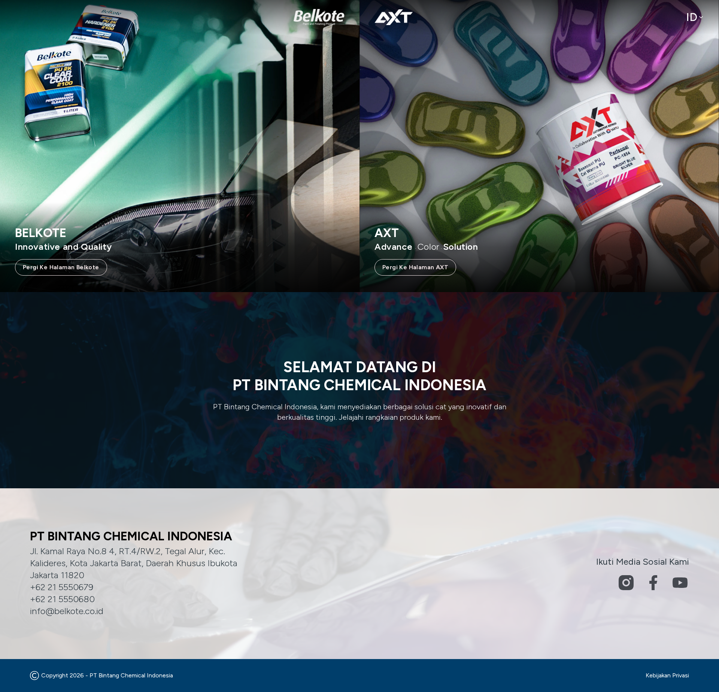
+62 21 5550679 (61, 587)
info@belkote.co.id (66, 611)
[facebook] (653, 583)
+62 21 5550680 (62, 599)
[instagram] (626, 583)
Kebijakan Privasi (667, 675)
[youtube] (680, 583)
